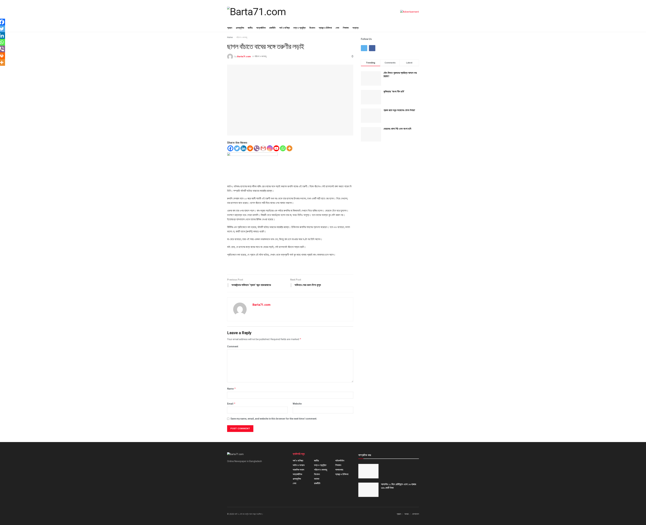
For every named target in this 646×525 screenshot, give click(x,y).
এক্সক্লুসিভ (240, 27)
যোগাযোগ (415, 514)
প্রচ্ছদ (229, 27)
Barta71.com (244, 56)
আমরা (406, 514)
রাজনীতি (272, 27)
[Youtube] (276, 148)
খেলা (337, 27)
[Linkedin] (243, 148)
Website (297, 403)
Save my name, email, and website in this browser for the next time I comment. (273, 418)
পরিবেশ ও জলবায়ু (241, 37)
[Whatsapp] (283, 148)
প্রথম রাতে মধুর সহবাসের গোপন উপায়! (399, 110)
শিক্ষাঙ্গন (346, 27)
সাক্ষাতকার (339, 469)
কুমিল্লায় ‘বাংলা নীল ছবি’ (394, 91)
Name (231, 388)
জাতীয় (250, 27)
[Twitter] (237, 148)
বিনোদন (312, 27)
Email (231, 403)
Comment (232, 346)
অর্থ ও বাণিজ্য (284, 27)
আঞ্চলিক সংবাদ (298, 469)
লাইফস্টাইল (339, 460)
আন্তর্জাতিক (261, 27)
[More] (289, 148)
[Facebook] (230, 148)
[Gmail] (263, 148)
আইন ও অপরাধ (298, 465)
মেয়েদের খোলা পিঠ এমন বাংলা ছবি (397, 128)
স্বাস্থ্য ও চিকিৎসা (325, 27)
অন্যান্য (355, 27)
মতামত (316, 478)
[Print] (250, 148)
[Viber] (257, 148)
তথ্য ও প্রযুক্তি (299, 27)
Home (230, 37)
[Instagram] (270, 148)
